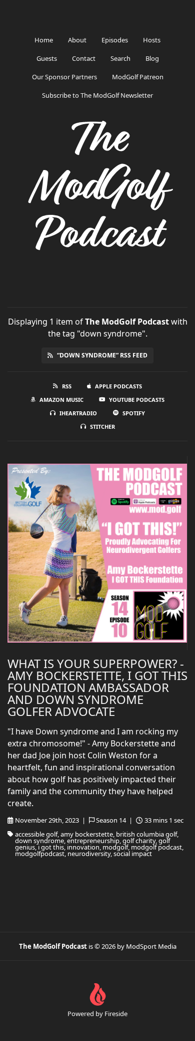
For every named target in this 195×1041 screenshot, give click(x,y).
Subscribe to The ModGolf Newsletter (97, 95)
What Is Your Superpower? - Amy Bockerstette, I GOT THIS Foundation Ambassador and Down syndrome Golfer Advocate (98, 687)
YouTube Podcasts (136, 399)
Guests (46, 58)
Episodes (115, 39)
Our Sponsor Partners (64, 76)
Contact (84, 58)
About (77, 39)
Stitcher (102, 426)
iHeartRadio (78, 413)
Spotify (133, 413)
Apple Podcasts (118, 386)
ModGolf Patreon (138, 76)
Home (43, 39)
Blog (152, 58)
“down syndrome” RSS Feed (102, 355)
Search (120, 58)
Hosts (151, 39)
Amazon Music (62, 399)
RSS (67, 386)
